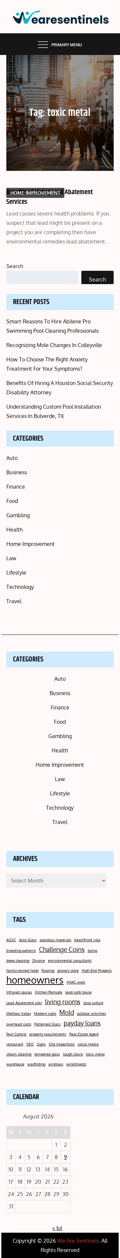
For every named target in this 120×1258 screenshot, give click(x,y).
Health (14, 529)
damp (92, 950)
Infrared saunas (19, 992)
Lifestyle (16, 572)
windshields (76, 1064)
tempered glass (47, 1054)
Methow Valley (18, 1013)
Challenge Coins (62, 949)
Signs (41, 1044)
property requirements (47, 1034)
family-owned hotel (22, 970)
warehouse (15, 1064)
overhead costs (18, 1024)
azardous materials (55, 940)
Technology (20, 587)
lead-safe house (78, 992)
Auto (12, 458)
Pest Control (16, 1034)
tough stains (73, 1054)
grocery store (68, 970)
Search (14, 266)
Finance (15, 486)
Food (12, 501)
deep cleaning (17, 960)
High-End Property (97, 970)
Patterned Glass (47, 1024)
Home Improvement (35, 193)
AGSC (11, 940)
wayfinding (36, 1064)
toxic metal (95, 1054)
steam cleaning (18, 1054)
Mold (66, 1012)
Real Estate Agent (84, 1034)
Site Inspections (62, 1044)
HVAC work (76, 982)
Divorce (38, 960)
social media (88, 1044)
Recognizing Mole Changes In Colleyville (54, 345)
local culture (93, 1003)
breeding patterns (21, 950)
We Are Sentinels (78, 1240)
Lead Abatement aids (24, 1003)
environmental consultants (70, 960)
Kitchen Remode (48, 992)
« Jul (57, 1228)
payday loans (82, 1023)
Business (16, 472)
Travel (13, 601)
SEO (30, 1044)
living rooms (62, 1002)
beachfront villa (87, 940)
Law (11, 558)
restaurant (14, 1044)
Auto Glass (28, 940)
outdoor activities (91, 1013)
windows (55, 1064)
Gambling (18, 515)
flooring (48, 970)
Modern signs (45, 1013)
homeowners (35, 980)
